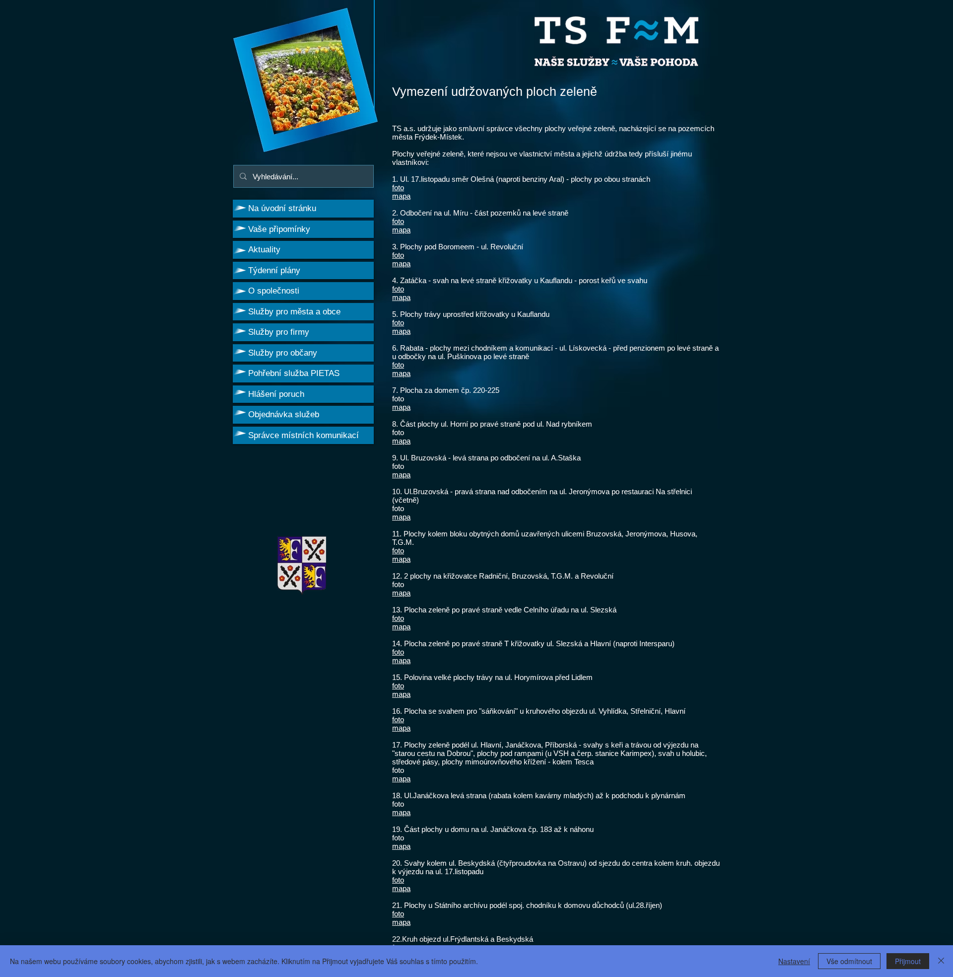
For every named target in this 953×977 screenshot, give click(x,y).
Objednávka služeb (283, 414)
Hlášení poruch (276, 394)
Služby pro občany (282, 353)
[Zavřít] (941, 961)
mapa (401, 196)
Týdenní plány (274, 270)
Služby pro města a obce (294, 311)
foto (398, 187)
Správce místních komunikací (303, 435)
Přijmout (908, 961)
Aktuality (264, 249)
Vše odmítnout (849, 961)
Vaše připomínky (279, 229)
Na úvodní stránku (282, 208)
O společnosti (273, 291)
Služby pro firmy (278, 332)
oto (399, 289)
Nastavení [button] (794, 961)
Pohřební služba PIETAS (294, 373)
